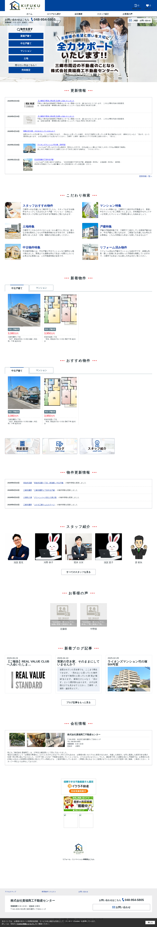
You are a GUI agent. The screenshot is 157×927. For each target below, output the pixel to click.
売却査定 (26, 70)
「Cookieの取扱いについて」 (25, 924)
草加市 (25, 483)
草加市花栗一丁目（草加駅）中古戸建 (48, 483)
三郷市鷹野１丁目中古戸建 (44, 490)
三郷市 (25, 490)
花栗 (30, 483)
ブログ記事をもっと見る (78, 702)
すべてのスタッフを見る (78, 572)
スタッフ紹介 (103, 14)
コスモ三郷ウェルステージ (44, 505)
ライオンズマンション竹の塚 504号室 (51, 145)
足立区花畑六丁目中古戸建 (43, 159)
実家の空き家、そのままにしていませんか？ (39, 131)
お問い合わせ (83, 892)
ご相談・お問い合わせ (141, 20)
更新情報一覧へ (145, 176)
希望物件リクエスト (49, 892)
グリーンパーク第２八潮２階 (45, 497)
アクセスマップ (10, 892)
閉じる (150, 922)
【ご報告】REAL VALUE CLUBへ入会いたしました (55, 101)
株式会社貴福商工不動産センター (83, 734)
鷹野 (30, 490)
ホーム (29, 14)
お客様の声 (127, 14)
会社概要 (78, 14)
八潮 (30, 497)
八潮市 (25, 497)
